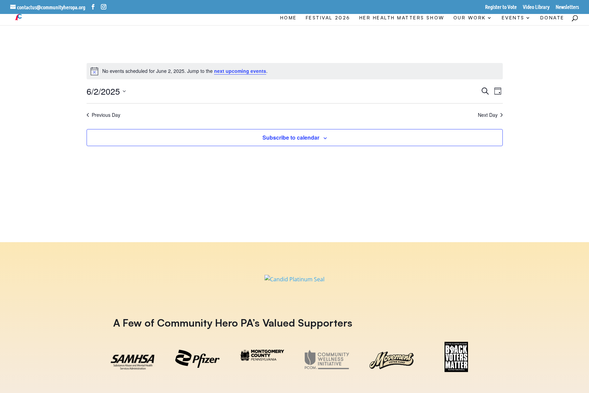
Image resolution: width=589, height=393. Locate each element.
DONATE (552, 17)
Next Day (488, 115)
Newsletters (567, 7)
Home (288, 17)
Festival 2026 (328, 17)
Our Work (469, 17)
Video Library (536, 7)
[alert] (295, 71)
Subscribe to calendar (290, 137)
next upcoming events (240, 70)
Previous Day (106, 115)
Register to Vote (501, 7)
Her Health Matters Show (401, 17)
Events (513, 17)
